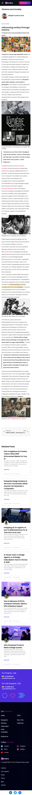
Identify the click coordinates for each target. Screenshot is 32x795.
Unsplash (23, 419)
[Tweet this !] (15, 792)
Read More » (7, 469)
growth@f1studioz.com (8, 678)
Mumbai (3, 723)
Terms (3, 778)
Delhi (2, 729)
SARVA (3, 785)
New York (20, 720)
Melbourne (4, 736)
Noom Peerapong (12, 419)
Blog (2, 781)
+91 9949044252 (9, 676)
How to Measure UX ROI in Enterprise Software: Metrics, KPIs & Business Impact (15, 603)
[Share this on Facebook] (19, 792)
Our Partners (5, 771)
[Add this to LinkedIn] (10, 792)
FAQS (3, 775)
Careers (3, 768)
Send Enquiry (24, 2)
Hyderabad (4, 726)
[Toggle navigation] (2, 3)
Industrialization (9, 252)
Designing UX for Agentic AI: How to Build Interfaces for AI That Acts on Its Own (15, 530)
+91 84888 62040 (9, 687)
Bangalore (4, 720)
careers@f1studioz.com (8, 688)
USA (19, 715)
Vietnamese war (9, 188)
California (20, 723)
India (3, 715)
